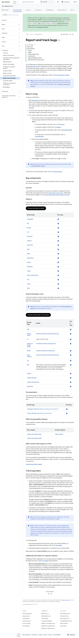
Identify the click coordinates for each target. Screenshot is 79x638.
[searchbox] (10, 15)
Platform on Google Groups (48, 623)
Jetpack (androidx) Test (33, 382)
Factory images (26, 623)
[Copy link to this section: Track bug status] (42, 471)
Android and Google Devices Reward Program (56, 195)
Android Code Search (28, 2)
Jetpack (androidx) (32, 377)
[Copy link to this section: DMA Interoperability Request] (49, 419)
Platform (58, 127)
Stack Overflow (64, 623)
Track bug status (57, 171)
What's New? (5, 10)
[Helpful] (70, 34)
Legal (40, 634)
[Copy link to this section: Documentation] (38, 392)
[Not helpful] (73, 34)
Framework (29, 236)
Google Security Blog (46, 621)
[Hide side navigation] (18, 635)
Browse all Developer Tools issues (38, 315)
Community (34, 634)
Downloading (26, 618)
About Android (26, 634)
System (29, 271)
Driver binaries (26, 626)
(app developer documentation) (42, 409)
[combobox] (47, 1)
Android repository (27, 613)
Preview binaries (26, 621)
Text (28, 279)
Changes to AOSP (42, 27)
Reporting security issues (56, 193)
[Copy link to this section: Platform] (33, 199)
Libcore (29, 262)
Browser (29, 227)
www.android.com (64, 618)
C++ (28, 339)
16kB (28, 249)
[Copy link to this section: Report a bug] (39, 94)
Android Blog (44, 618)
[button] (9, 24)
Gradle (28, 350)
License (45, 634)
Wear (28, 288)
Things (28, 283)
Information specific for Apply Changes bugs (47, 355)
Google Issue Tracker (63, 75)
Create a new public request (34, 434)
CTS (28, 232)
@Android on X (45, 613)
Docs (14, 2)
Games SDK (30, 386)
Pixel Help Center (64, 616)
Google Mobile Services (66, 621)
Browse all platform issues (36, 208)
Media (28, 253)
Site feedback (57, 634)
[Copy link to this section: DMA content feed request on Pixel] (52, 444)
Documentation (7, 6)
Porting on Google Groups (47, 628)
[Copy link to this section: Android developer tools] (45, 294)
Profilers (29, 373)
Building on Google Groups (48, 626)
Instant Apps (30, 258)
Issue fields (59, 545)
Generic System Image (32, 275)
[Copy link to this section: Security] (33, 188)
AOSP (27, 34)
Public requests (59, 434)
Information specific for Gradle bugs (45, 350)
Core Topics (38, 10)
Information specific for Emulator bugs (46, 343)
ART (28, 223)
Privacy (50, 634)
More (72, 10)
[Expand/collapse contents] (35, 45)
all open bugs (35, 100)
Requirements (26, 616)
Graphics (29, 240)
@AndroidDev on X (46, 616)
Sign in (75, 2)
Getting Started (17, 10)
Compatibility (49, 10)
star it (56, 110)
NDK (28, 364)
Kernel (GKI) (30, 245)
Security (28, 10)
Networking (30, 266)
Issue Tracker (63, 626)
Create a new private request (34, 438)
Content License (65, 600)
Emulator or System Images (30, 345)
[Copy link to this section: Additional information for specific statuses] (58, 556)
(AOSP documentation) (39, 413)
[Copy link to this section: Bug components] (42, 178)
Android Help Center (65, 613)
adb (28, 329)
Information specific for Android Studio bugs (47, 333)
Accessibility (30, 219)
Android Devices (62, 10)
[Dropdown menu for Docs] (18, 2)
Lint (28, 360)
